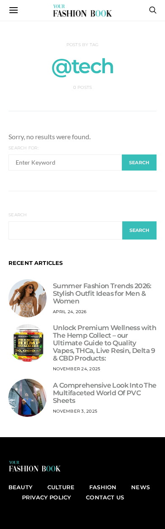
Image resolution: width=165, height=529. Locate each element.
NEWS (140, 487)
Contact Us (105, 497)
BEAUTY (20, 487)
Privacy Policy (46, 497)
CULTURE (60, 487)
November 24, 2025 (76, 369)
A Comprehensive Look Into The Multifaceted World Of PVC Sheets (105, 393)
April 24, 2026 (70, 311)
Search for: (23, 148)
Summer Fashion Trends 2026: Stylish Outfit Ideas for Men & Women (102, 293)
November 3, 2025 (75, 411)
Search (17, 215)
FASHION (102, 487)
